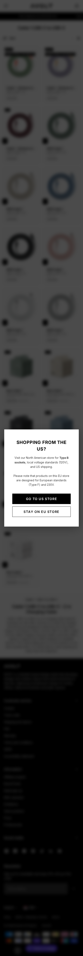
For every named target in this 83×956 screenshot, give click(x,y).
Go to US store (41, 499)
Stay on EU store (41, 512)
